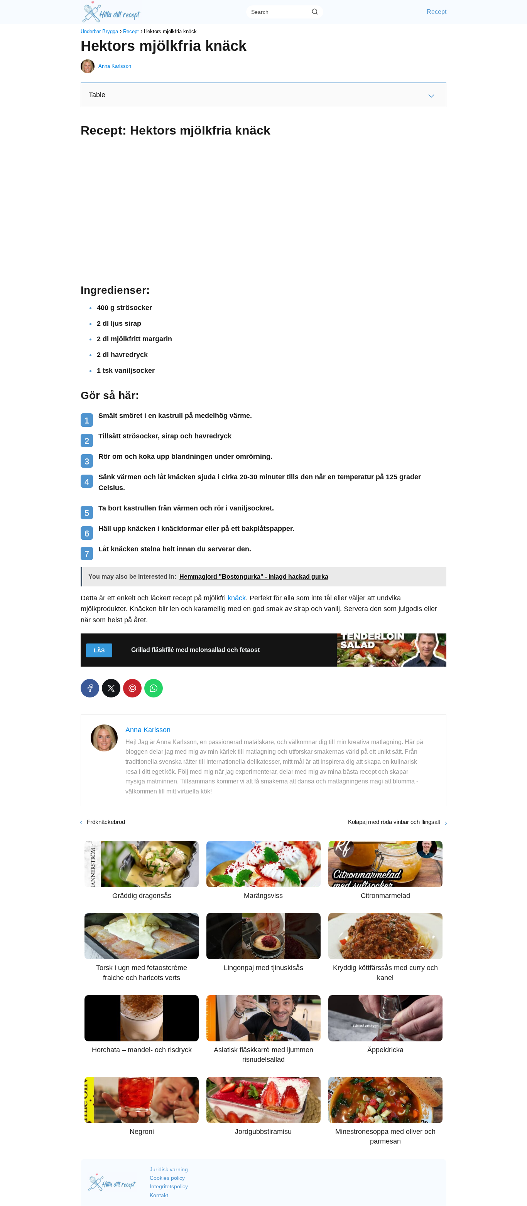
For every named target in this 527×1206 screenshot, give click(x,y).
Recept (436, 11)
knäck (237, 598)
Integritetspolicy (169, 1186)
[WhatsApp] (153, 688)
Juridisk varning (169, 1169)
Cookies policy (167, 1178)
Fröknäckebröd (106, 822)
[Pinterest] (132, 688)
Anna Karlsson (114, 66)
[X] (111, 688)
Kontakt (159, 1195)
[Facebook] (90, 688)
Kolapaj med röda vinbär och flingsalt (394, 822)
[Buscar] (315, 11)
